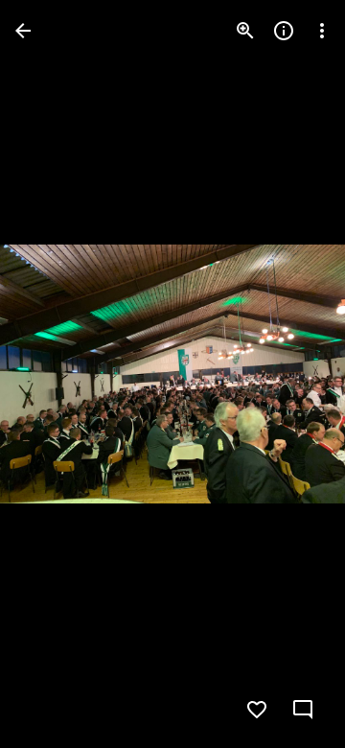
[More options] (322, 31)
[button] (53, 374)
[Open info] (283, 31)
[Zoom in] (245, 31)
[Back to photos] (23, 31)
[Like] (256, 709)
